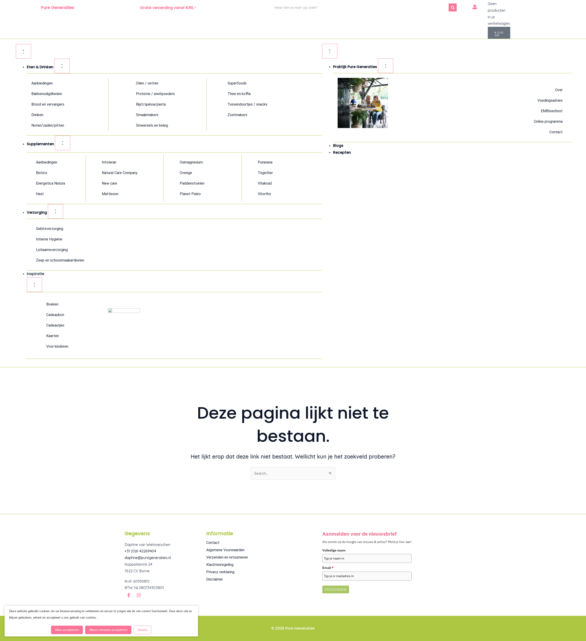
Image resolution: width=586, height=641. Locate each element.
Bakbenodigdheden (46, 94)
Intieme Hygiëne (49, 239)
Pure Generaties (57, 7)
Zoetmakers (237, 115)
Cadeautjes (55, 325)
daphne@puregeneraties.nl (148, 557)
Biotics (41, 173)
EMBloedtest (552, 111)
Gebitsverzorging (49, 228)
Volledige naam (334, 550)
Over (559, 90)
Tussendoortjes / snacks (247, 104)
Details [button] (142, 630)
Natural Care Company (120, 173)
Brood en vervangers (47, 104)
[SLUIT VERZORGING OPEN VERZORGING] (55, 211)
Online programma (548, 121)
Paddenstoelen (192, 183)
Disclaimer (214, 579)
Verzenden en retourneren (227, 557)
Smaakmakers (147, 115)
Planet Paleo (190, 194)
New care (109, 183)
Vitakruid (265, 183)
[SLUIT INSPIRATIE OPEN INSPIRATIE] (34, 284)
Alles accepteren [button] (67, 630)
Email (328, 568)
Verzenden (336, 589)
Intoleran (109, 162)
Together (265, 173)
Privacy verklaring (220, 572)
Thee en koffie (239, 94)
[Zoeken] (453, 7)
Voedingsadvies (550, 100)
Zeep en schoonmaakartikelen (60, 260)
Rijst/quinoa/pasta (151, 104)
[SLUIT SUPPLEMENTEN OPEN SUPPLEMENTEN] (62, 143)
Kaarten (52, 336)
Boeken (52, 304)
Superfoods (237, 83)
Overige (186, 173)
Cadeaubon (55, 315)
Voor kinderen (57, 346)
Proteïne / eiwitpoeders (155, 94)
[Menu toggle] (23, 51)
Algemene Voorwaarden (225, 550)
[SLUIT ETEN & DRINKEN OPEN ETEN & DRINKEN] (62, 66)
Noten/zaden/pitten (47, 125)
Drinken (37, 115)
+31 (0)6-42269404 (140, 551)
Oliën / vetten (147, 83)
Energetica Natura (50, 183)
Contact (556, 132)
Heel (39, 194)
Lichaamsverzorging (52, 250)
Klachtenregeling (219, 564)
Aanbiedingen (42, 83)
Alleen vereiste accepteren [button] (108, 630)
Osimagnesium (191, 162)
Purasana (265, 162)
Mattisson (110, 194)
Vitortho (264, 194)
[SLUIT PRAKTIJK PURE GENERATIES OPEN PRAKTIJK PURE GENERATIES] (385, 65)
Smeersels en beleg (152, 125)
